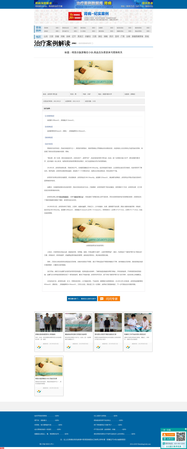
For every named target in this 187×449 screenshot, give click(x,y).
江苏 (51, 36)
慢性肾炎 (83, 28)
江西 (94, 36)
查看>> (58, 28)
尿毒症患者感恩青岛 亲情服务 (45, 334)
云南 (128, 36)
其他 (147, 36)
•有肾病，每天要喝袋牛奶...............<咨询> (48, 425)
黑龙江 (80, 36)
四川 (111, 36)
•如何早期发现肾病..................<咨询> (46, 416)
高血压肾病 (138, 31)
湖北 (100, 36)
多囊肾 (101, 28)
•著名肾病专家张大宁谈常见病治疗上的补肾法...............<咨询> (115, 434)
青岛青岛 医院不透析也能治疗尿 (105, 334)
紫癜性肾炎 (120, 31)
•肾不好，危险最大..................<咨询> (46, 420)
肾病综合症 (65, 28)
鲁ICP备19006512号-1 (47, 444)
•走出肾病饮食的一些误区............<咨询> (47, 429)
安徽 (57, 36)
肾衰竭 (46, 28)
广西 (122, 36)
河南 (62, 36)
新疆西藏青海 (137, 36)
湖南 (106, 36)
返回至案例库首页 (85, 43)
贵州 (117, 36)
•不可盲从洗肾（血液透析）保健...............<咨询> (110, 429)
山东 (46, 36)
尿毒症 (46, 31)
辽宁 (74, 36)
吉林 (68, 36)
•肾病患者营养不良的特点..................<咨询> (108, 420)
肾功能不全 (65, 31)
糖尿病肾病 (138, 28)
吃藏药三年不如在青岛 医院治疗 (135, 334)
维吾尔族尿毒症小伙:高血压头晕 (46, 378)
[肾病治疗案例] (93, 16)
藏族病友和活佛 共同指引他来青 (76, 334)
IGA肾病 (83, 31)
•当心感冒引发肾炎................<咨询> (106, 416)
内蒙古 (88, 36)
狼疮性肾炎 (120, 28)
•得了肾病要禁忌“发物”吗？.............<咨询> (108, 425)
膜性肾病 (101, 31)
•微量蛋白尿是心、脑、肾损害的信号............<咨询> (51, 434)
